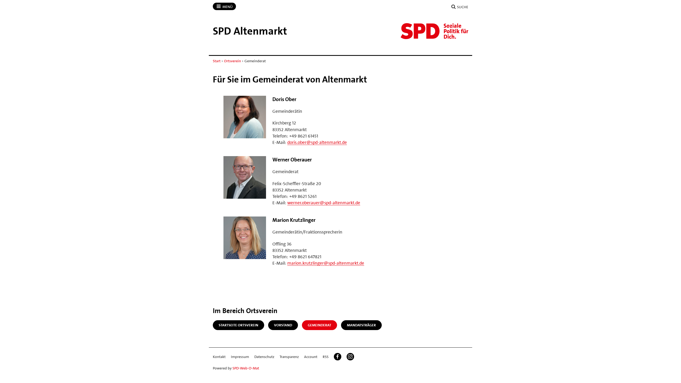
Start (217, 61)
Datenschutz (264, 356)
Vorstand (283, 325)
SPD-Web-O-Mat (245, 368)
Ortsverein (232, 61)
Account (310, 356)
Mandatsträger (361, 325)
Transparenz (289, 356)
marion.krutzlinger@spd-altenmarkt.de (325, 263)
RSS (326, 356)
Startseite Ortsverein (238, 325)
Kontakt (219, 356)
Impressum (240, 356)
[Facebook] (337, 356)
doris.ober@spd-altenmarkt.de (317, 142)
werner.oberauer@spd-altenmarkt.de (323, 203)
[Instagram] (350, 356)
